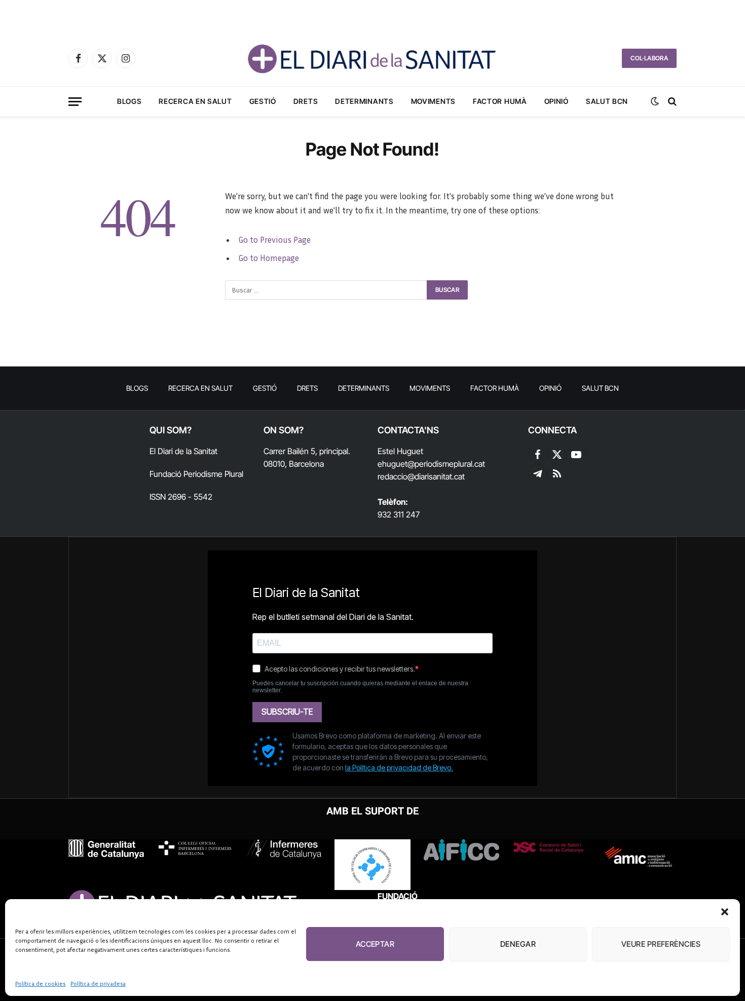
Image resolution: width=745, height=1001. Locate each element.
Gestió (262, 101)
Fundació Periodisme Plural (196, 474)
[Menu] (75, 101)
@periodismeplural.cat (446, 464)
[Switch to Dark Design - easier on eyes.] (654, 101)
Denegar (518, 944)
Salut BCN (607, 101)
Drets (305, 101)
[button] (725, 912)
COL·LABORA (649, 58)
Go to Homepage (268, 258)
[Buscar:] (326, 290)
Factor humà (500, 101)
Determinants (364, 101)
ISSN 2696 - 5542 (181, 497)
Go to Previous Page (274, 240)
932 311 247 (399, 514)
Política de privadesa (98, 983)
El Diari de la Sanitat (183, 451)
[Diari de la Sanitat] (372, 58)
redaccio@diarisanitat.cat (421, 476)
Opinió (556, 101)
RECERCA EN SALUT (195, 101)
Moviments (433, 101)
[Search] (671, 101)
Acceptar (375, 944)
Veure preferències (660, 944)
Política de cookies (40, 983)
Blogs (129, 101)
